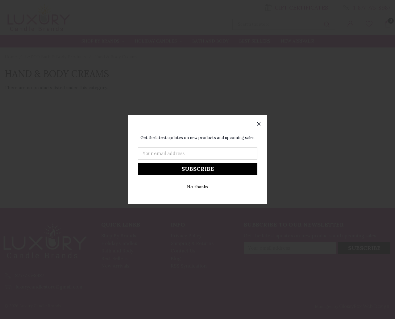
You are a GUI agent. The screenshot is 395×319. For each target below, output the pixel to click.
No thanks (197, 187)
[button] (259, 124)
